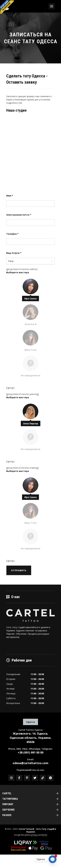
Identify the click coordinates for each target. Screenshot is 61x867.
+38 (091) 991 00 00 (30, 752)
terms (44, 835)
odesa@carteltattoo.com (30, 763)
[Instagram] (11, 778)
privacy (34, 835)
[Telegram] (50, 778)
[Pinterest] (27, 778)
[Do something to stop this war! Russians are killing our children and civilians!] (7, 7)
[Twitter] (35, 778)
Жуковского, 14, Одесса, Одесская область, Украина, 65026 (30, 738)
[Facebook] (19, 778)
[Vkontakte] (43, 778)
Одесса (30, 721)
